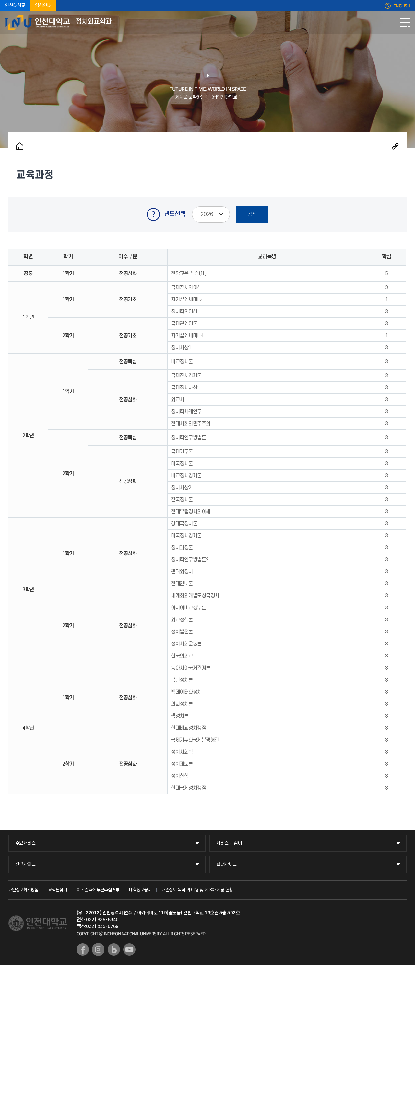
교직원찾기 (57, 889)
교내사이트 (226, 864)
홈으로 (20, 146)
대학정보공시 (140, 889)
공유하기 (395, 146)
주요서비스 (25, 843)
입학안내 (43, 5)
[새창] (83, 949)
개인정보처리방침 (23, 889)
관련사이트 (25, 864)
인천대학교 (15, 5)
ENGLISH (401, 6)
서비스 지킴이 (229, 843)
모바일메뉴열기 (405, 22)
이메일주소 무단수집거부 (98, 889)
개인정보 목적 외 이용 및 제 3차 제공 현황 (197, 889)
